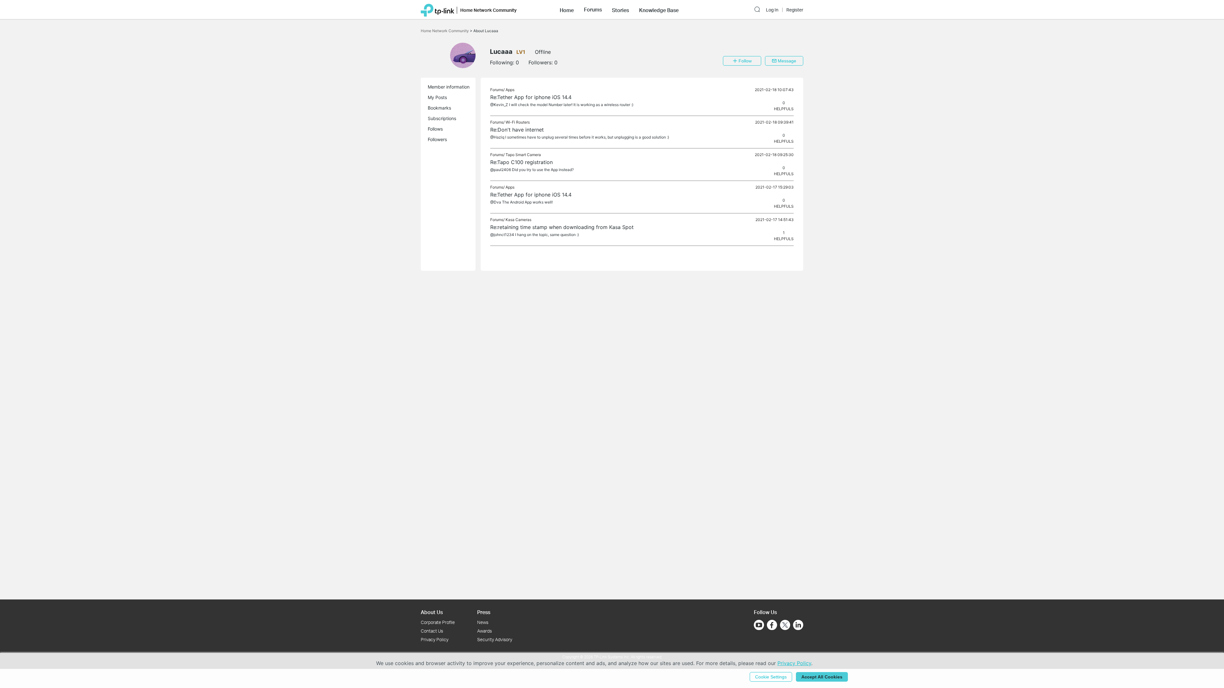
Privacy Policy (434, 639)
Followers (437, 139)
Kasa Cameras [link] (518, 219)
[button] (567, 9)
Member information (449, 87)
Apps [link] (510, 89)
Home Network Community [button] (488, 10)
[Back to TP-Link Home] (437, 9)
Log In (772, 10)
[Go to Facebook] (772, 625)
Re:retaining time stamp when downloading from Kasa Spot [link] (562, 227)
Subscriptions (442, 118)
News (482, 622)
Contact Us (432, 631)
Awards (484, 631)
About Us (432, 612)
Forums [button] (593, 9)
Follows (435, 129)
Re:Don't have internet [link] (517, 129)
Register (794, 10)
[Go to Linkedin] (798, 625)
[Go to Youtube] (759, 625)
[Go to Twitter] (785, 625)
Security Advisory (494, 639)
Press (483, 612)
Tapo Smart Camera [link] (523, 154)
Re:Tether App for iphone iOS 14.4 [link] (531, 97)
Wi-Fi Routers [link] (518, 122)
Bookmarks (439, 108)
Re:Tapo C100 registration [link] (521, 162)
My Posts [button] (437, 97)
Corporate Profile (438, 622)
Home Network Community (445, 30)
